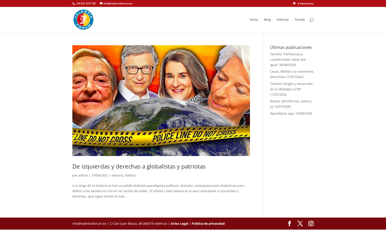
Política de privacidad (208, 223)
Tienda (299, 20)
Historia (117, 175)
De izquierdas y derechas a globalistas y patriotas (139, 166)
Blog (267, 20)
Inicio (254, 20)
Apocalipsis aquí (282, 113)
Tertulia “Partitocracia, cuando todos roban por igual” (288, 59)
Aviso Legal (179, 223)
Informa (283, 20)
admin (83, 175)
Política (130, 175)
